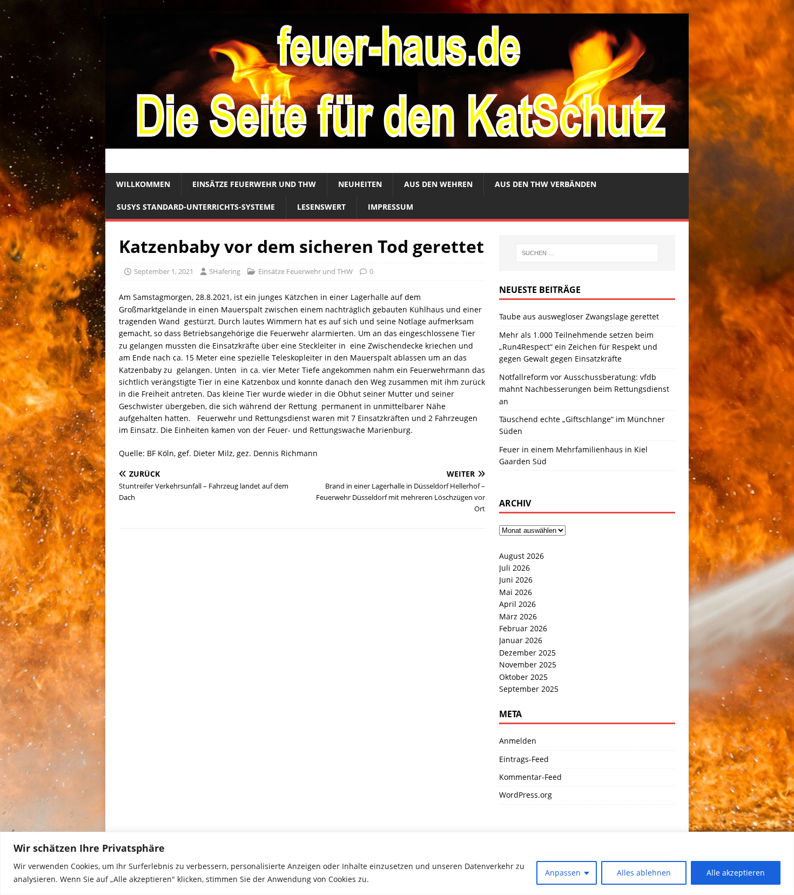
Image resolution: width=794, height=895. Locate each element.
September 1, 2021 (163, 271)
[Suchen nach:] (587, 253)
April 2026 (517, 604)
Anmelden (517, 741)
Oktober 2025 (523, 677)
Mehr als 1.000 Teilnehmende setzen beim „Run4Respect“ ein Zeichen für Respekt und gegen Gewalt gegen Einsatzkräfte (578, 347)
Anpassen (563, 872)
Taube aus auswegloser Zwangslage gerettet (579, 316)
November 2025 (527, 664)
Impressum (390, 207)
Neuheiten (360, 184)
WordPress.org (525, 795)
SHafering (224, 271)
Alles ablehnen (644, 872)
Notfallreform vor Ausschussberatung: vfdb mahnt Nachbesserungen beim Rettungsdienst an (584, 389)
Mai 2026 (515, 592)
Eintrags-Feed (524, 759)
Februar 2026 (523, 628)
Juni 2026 (516, 580)
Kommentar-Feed (530, 777)
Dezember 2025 (527, 652)
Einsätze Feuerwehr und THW (254, 184)
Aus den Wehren (438, 184)
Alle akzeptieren (735, 872)
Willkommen (143, 184)
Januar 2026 (520, 640)
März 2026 (518, 616)
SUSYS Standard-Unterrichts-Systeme (196, 207)
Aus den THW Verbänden (545, 184)
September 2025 (529, 689)
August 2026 (521, 556)
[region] (397, 863)
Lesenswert (321, 207)
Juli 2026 (514, 568)
